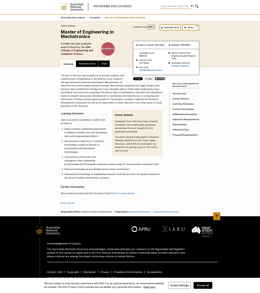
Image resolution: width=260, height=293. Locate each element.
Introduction (179, 93)
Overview (68, 64)
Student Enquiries (180, 66)
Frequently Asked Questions (166, 212)
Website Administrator (140, 212)
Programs (94, 18)
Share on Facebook (148, 78)
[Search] (197, 6)
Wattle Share (160, 78)
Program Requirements (185, 135)
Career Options (181, 99)
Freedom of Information (128, 272)
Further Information (183, 109)
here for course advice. (123, 193)
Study (104, 63)
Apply (191, 28)
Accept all (203, 285)
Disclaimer (90, 272)
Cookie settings (179, 285)
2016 (150, 27)
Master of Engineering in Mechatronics (125, 18)
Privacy (105, 272)
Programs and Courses (112, 6)
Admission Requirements (186, 119)
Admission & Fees (87, 63)
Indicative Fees (181, 129)
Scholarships (180, 124)
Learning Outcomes (183, 104)
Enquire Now (171, 28)
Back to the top (68, 203)
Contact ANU (55, 272)
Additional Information (185, 114)
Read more (149, 287)
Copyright (73, 272)
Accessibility (154, 272)
